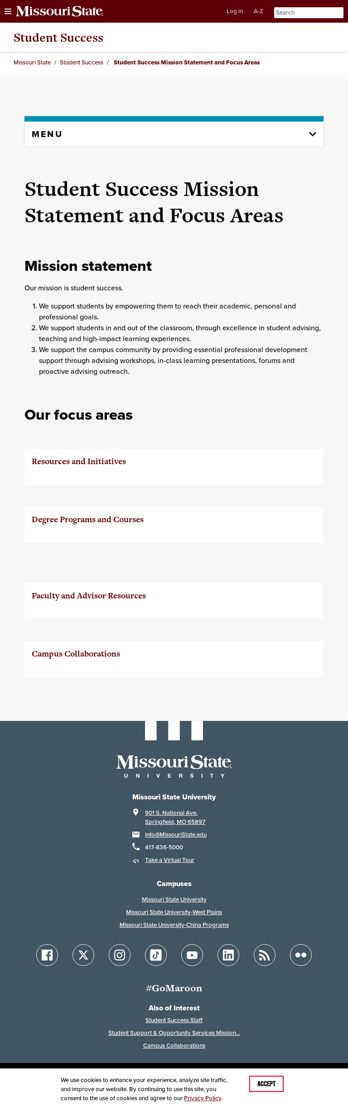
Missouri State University (174, 899)
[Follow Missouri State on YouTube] (192, 955)
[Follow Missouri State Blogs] (265, 955)
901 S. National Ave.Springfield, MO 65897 (175, 817)
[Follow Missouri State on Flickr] (301, 955)
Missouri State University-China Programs (174, 925)
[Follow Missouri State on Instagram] (119, 955)
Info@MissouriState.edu (176, 834)
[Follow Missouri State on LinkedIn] (228, 955)
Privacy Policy (202, 1098)
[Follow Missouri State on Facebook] (47, 955)
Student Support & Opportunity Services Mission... (174, 1033)
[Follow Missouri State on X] (83, 955)
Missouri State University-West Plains (174, 912)
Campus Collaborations (174, 1045)
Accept (266, 1084)
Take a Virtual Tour (169, 860)
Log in (235, 11)
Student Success (58, 37)
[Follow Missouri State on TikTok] (156, 955)
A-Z (258, 11)
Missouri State (32, 62)
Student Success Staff (174, 1020)
